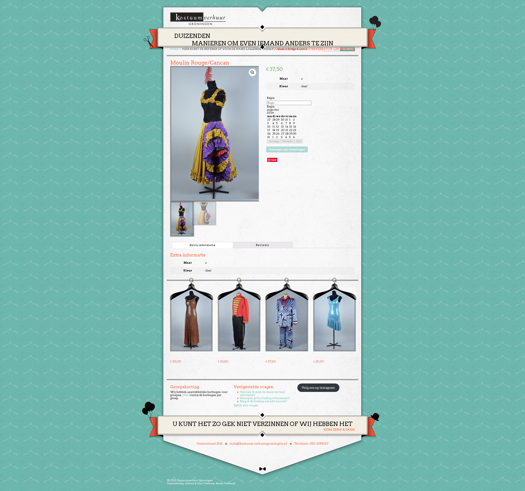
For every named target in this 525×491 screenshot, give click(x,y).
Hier (186, 395)
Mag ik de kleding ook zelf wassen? (263, 401)
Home (232, 31)
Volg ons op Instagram (318, 388)
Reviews (262, 245)
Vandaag (273, 141)
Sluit (298, 141)
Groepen (282, 31)
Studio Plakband (225, 483)
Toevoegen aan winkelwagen (287, 149)
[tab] (202, 245)
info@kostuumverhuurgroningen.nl (258, 443)
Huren (265, 31)
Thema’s (248, 31)
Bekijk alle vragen (246, 405)
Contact (319, 31)
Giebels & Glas (193, 483)
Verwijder (287, 141)
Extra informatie (202, 245)
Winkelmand (342, 31)
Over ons (300, 31)
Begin (271, 98)
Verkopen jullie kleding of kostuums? (265, 398)
